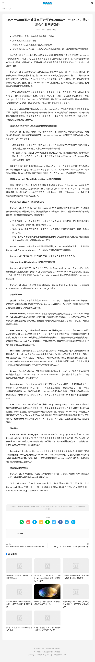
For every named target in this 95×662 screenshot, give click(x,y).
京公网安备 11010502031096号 (56, 655)
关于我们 (37, 652)
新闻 (3, 9)
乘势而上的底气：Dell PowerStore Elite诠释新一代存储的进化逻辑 (47, 578)
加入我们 (51, 652)
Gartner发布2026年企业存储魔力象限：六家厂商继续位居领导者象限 (19, 604)
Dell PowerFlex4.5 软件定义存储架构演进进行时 (25, 546)
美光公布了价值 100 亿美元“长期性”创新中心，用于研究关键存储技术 (76, 604)
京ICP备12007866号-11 (36, 655)
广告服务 (44, 652)
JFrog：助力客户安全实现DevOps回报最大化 (71, 546)
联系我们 (58, 652)
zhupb (20, 534)
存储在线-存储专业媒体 (48, 3)
